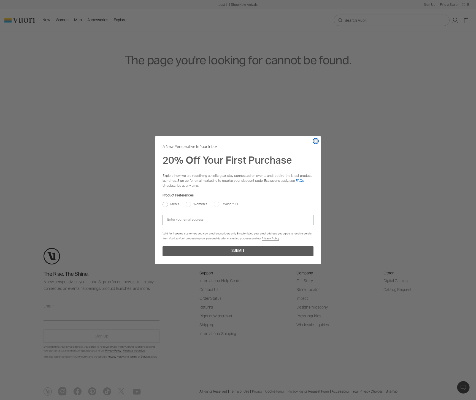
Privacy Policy (270, 238)
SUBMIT (238, 251)
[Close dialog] (315, 141)
